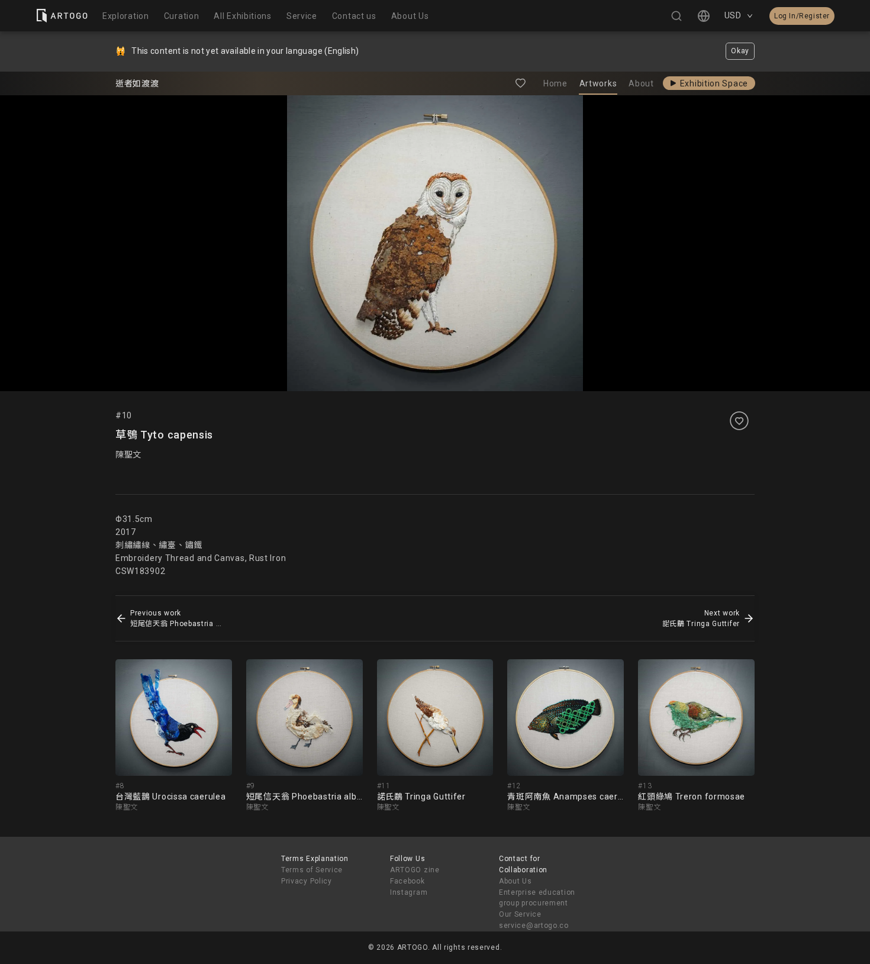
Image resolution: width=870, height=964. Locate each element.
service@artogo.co (534, 925)
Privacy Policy (306, 881)
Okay (740, 51)
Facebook (407, 881)
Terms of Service (312, 870)
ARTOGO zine (415, 870)
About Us (515, 881)
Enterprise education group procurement (537, 898)
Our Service (520, 914)
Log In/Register (802, 16)
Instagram (408, 892)
